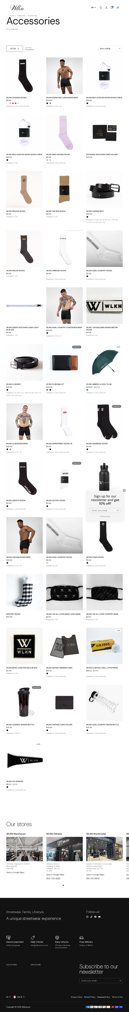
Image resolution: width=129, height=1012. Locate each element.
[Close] (124, 490)
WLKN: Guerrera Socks (97, 443)
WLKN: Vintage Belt (95, 211)
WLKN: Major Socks (15, 270)
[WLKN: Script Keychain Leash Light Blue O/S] (24, 305)
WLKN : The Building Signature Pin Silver (102, 328)
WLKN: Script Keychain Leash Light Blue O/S (22, 328)
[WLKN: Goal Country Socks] (104, 248)
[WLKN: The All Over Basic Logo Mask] (64, 592)
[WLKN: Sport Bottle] (104, 478)
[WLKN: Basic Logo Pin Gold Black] (24, 646)
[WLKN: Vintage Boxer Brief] (24, 535)
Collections (11, 965)
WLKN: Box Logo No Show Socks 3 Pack (104, 97)
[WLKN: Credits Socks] (24, 478)
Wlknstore (26, 1007)
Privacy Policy (76, 997)
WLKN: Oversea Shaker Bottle (20, 725)
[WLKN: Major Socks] (24, 248)
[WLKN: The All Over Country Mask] (104, 592)
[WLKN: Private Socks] (24, 189)
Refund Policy (89, 997)
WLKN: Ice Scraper (14, 781)
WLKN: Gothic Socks (55, 500)
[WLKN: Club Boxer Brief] (24, 421)
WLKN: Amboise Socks (56, 270)
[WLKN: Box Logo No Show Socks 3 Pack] (104, 75)
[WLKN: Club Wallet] (64, 362)
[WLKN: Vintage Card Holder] (64, 703)
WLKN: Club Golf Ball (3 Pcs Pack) (102, 668)
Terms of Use (117, 997)
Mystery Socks (13, 614)
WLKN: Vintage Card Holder (59, 725)
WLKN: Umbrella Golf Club (98, 384)
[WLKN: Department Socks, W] (64, 421)
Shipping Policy (103, 997)
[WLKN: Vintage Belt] (104, 189)
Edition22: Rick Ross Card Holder (102, 154)
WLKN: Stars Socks (95, 557)
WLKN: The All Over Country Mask (102, 614)
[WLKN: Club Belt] (24, 362)
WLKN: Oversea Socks (16, 97)
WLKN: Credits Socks (16, 500)
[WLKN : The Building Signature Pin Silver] (104, 305)
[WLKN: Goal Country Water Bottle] (104, 703)
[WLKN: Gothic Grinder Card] (64, 646)
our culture (36, 965)
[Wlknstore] (17, 7)
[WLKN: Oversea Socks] (24, 75)
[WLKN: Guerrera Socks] (104, 421)
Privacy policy (105, 516)
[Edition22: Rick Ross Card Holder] (104, 132)
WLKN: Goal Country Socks (99, 270)
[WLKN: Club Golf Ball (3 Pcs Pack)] (104, 646)
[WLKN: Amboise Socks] (64, 248)
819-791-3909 (92, 878)
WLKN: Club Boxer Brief (17, 443)
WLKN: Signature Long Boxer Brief (62, 97)
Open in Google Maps (15, 872)
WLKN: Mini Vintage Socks (58, 154)
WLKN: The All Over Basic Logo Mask (63, 614)
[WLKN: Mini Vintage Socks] (64, 132)
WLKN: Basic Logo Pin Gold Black (21, 668)
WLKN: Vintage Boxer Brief (18, 557)
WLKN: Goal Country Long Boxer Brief (64, 327)
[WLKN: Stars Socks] (104, 535)
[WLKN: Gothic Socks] (64, 478)
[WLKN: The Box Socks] (64, 189)
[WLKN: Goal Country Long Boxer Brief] (64, 305)
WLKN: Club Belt (13, 384)
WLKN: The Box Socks (56, 211)
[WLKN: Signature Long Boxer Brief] (64, 75)
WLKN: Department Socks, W (59, 443)
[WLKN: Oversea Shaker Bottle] (24, 703)
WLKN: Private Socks (15, 211)
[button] (101, 7)
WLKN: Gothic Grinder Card (59, 668)
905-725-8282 (53, 878)
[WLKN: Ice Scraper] (24, 759)
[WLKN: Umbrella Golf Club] (104, 362)
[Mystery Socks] (24, 592)
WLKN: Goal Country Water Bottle (102, 725)
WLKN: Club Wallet (55, 384)
